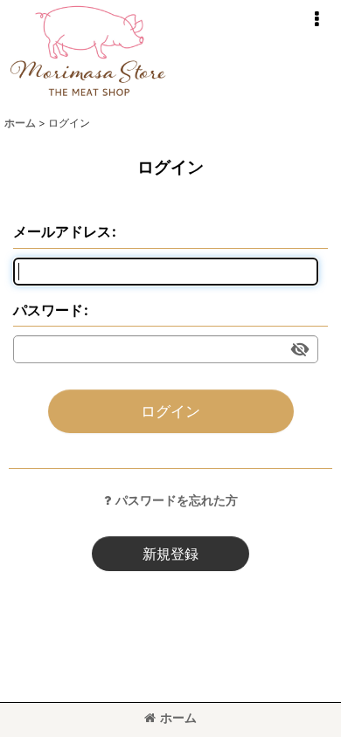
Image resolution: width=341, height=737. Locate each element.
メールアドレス (62, 231)
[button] (316, 19)
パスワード (48, 310)
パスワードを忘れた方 (176, 499)
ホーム (178, 717)
